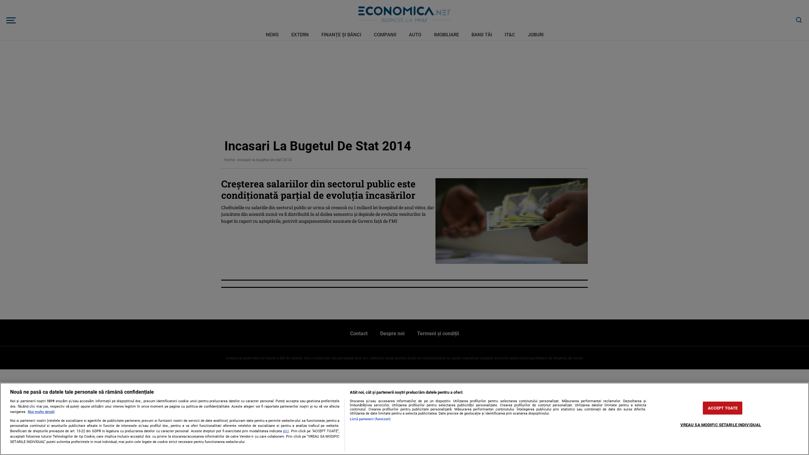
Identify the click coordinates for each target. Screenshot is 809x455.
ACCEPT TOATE (723, 408)
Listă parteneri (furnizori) (370, 419)
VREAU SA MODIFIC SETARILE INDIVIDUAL (720, 424)
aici (286, 431)
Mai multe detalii (41, 412)
